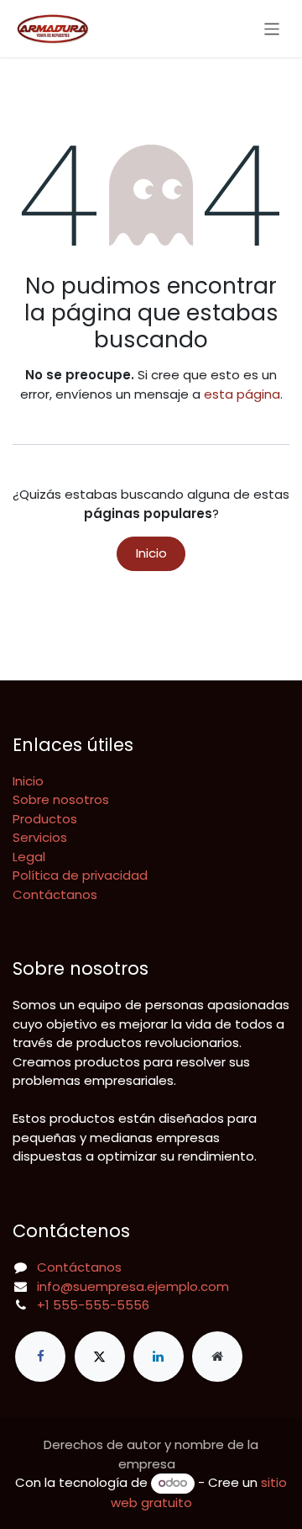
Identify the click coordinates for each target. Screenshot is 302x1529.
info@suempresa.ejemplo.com (133, 1286)
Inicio (151, 553)
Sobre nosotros (61, 799)
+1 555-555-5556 (93, 1305)
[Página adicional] (217, 1356)
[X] (100, 1356)
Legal (29, 856)
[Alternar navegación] (272, 28)
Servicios (40, 837)
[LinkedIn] (158, 1356)
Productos (45, 819)
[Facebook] (40, 1356)
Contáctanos (55, 894)
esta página (242, 394)
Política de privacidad (80, 875)
